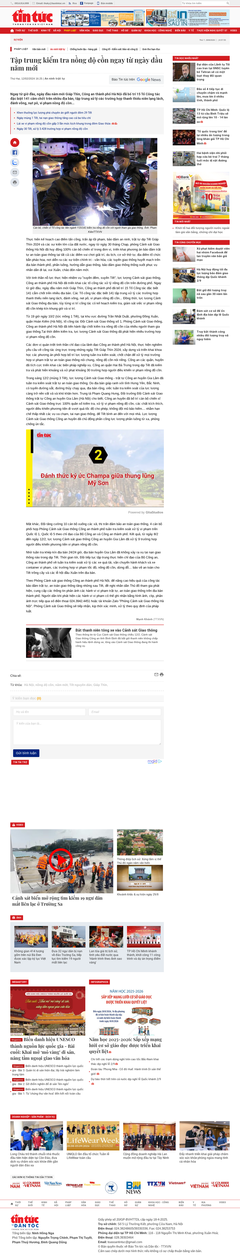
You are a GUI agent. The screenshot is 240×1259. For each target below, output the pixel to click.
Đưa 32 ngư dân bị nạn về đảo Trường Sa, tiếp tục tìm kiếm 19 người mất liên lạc (67, 956)
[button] (158, 939)
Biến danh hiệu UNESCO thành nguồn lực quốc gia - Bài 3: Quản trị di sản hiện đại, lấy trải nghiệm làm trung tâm (47, 1070)
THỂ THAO (112, 30)
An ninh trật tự (57, 49)
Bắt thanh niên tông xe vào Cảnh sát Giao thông (116, 630)
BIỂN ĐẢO (180, 30)
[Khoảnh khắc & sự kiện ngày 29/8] (140, 878)
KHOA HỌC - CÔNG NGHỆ (158, 30)
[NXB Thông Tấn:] (93, 1188)
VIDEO (233, 30)
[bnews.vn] (114, 1188)
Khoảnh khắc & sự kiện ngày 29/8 (137, 894)
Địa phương (206, 1204)
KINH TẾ (45, 30)
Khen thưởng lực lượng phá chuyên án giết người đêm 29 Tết (54, 112)
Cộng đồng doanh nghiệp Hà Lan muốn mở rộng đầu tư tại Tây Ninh (146, 1156)
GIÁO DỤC (98, 30)
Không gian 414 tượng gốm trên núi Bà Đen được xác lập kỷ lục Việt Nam (30, 956)
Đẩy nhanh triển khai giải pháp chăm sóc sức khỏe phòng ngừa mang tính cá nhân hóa (203, 1157)
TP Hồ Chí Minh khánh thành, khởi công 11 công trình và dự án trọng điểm (143, 954)
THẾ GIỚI (33, 30)
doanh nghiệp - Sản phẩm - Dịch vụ (33, 1117)
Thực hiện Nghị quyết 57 (212, 30)
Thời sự (20, 30)
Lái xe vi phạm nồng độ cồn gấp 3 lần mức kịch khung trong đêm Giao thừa (63, 123)
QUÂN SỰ (136, 30)
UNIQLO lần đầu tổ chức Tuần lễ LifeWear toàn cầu (88, 1156)
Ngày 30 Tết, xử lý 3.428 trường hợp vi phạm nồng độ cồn (52, 129)
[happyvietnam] (72, 1184)
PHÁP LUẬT (70, 30)
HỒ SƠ (124, 30)
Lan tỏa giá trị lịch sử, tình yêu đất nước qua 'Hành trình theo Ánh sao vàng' (105, 956)
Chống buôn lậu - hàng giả (83, 49)
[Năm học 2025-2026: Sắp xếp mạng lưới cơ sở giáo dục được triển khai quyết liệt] (126, 1011)
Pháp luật (21, 49)
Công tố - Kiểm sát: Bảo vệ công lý (120, 49)
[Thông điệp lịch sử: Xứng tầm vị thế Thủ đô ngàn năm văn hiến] (140, 842)
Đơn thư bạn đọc (151, 49)
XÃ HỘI (57, 30)
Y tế (191, 30)
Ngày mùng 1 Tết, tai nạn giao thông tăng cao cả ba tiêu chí (54, 118)
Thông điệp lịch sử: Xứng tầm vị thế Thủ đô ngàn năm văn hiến (139, 861)
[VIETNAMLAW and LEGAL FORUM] (54, 1186)
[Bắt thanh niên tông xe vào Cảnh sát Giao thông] (49, 643)
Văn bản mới (38, 49)
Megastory (16, 1040)
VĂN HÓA (85, 30)
